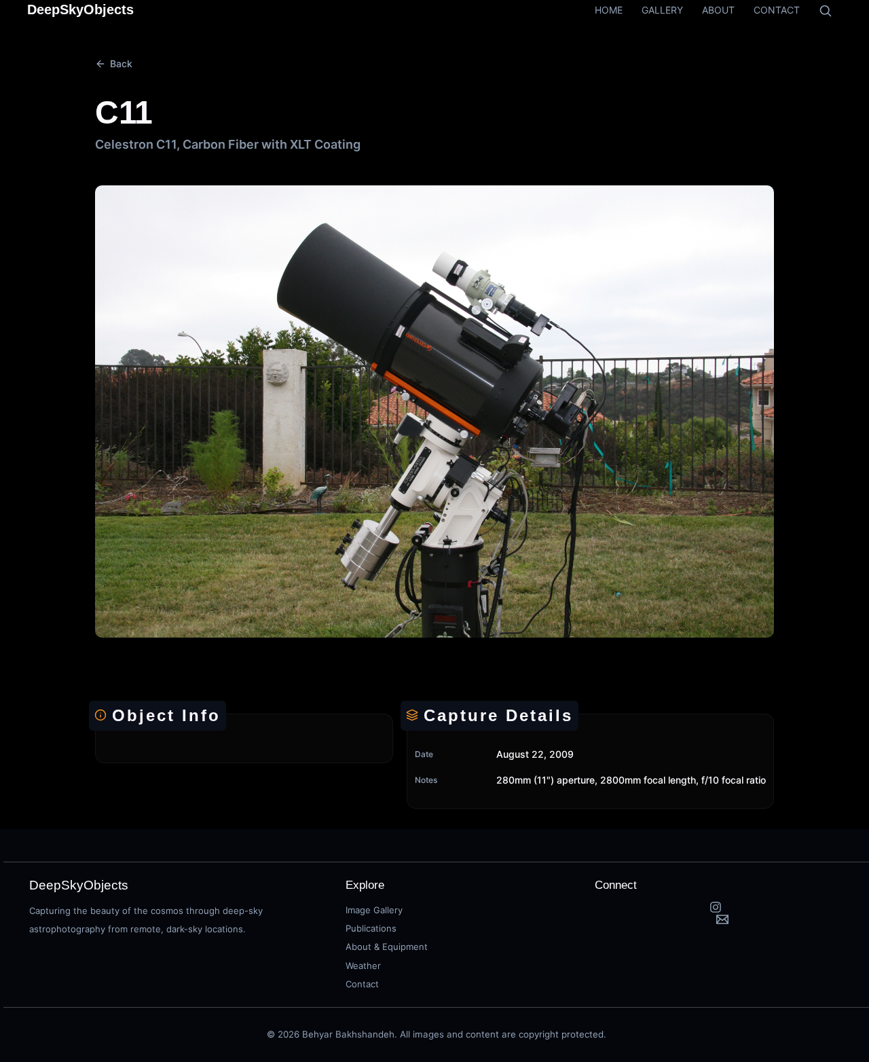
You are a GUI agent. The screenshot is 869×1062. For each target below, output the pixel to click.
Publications (371, 928)
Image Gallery (374, 909)
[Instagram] (716, 907)
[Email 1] (723, 919)
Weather (363, 965)
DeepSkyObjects (80, 9)
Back (121, 63)
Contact (362, 983)
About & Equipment (387, 946)
